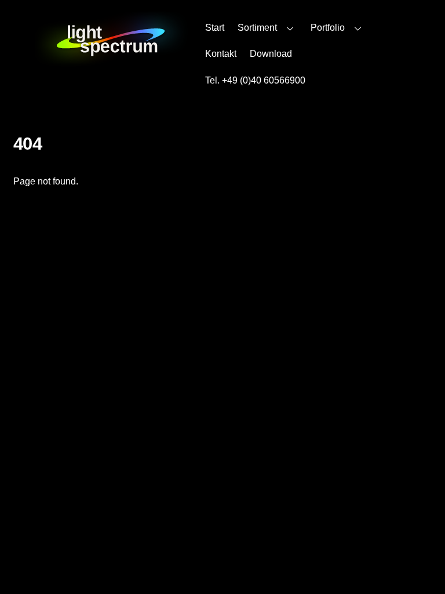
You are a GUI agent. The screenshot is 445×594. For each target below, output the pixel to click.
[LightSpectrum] (111, 61)
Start (214, 27)
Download (271, 54)
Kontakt (220, 54)
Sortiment (257, 27)
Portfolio (328, 27)
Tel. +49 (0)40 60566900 (255, 80)
